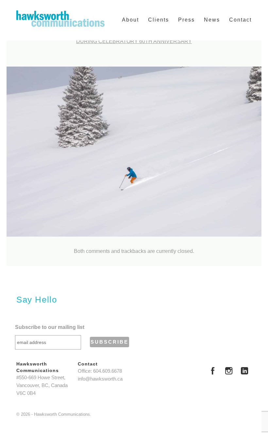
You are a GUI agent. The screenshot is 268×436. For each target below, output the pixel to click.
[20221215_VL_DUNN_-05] (134, 151)
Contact (240, 20)
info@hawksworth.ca (100, 379)
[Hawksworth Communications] (60, 18)
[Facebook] (212, 372)
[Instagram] (228, 372)
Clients (158, 20)
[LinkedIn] (244, 372)
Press (186, 20)
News (212, 20)
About (130, 20)
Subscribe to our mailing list (49, 327)
